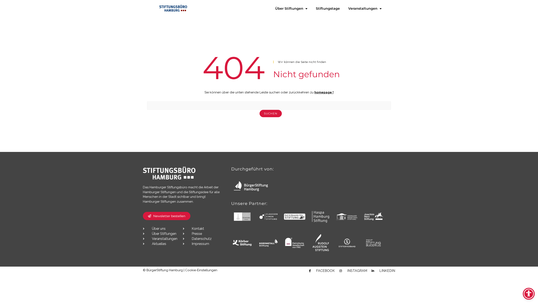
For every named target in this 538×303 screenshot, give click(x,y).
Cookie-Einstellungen (201, 270)
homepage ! (324, 92)
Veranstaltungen (362, 9)
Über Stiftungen (289, 9)
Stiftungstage (328, 9)
